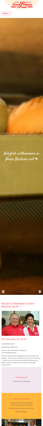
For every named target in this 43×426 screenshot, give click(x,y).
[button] (7, 13)
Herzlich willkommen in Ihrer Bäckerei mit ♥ (21, 291)
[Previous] (3, 291)
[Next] (39, 291)
